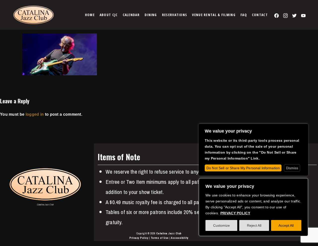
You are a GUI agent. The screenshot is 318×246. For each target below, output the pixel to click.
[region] (253, 207)
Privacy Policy (138, 237)
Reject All (254, 225)
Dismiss (292, 168)
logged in (35, 114)
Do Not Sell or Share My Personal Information (243, 168)
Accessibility (180, 237)
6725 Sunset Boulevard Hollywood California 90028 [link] (267, 177)
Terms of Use (160, 237)
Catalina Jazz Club (169, 233)
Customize (221, 225)
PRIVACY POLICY (235, 213)
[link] (90, 15)
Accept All (286, 225)
